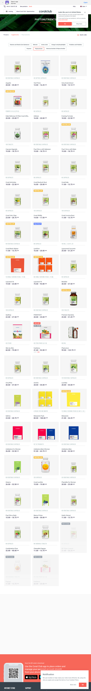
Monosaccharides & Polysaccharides (55, 48)
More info (73, 685)
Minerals (35, 44)
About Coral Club (21, 11)
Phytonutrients (38, 48)
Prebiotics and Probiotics (75, 44)
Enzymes (29, 48)
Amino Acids (44, 44)
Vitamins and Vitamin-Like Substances (19, 44)
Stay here (79, 24)
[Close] (2, 2)
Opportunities (30, 11)
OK (83, 685)
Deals (30, 6)
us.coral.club (64, 20)
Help (74, 6)
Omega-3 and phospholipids (58, 44)
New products (24, 6)
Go (65, 24)
